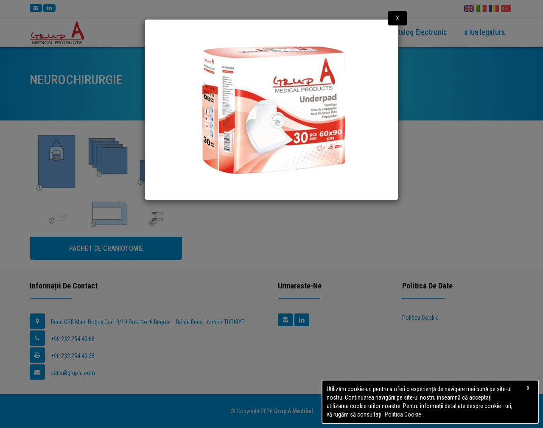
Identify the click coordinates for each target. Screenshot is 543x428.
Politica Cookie (403, 414)
